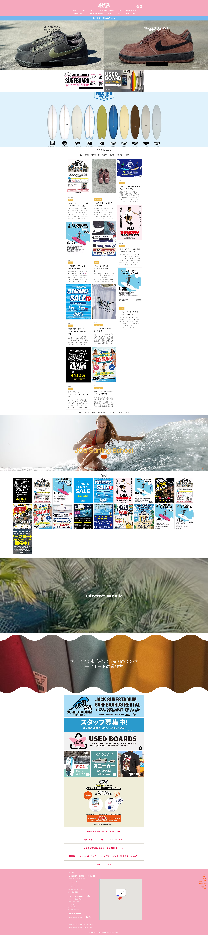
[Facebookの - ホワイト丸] (91, 876)
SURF (70, 262)
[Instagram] (137, 6)
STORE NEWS (98, 325)
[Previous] (9, 443)
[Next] (199, 443)
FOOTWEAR (98, 199)
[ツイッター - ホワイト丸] (94, 876)
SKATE (70, 199)
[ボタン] (104, 119)
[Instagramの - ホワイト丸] (89, 876)
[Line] (141, 6)
